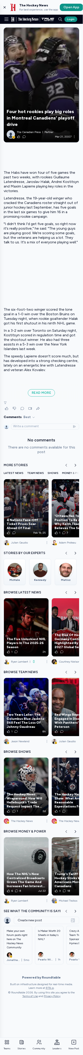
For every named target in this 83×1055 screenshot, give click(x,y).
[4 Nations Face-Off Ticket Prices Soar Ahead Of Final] (26, 508)
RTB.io (50, 988)
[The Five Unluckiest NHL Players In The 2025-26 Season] (26, 627)
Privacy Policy (52, 996)
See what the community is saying (35, 911)
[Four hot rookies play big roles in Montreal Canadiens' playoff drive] (41, 85)
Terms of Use (30, 996)
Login (70, 19)
